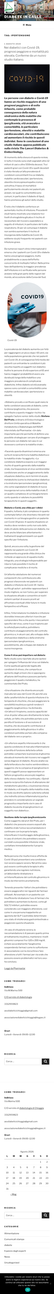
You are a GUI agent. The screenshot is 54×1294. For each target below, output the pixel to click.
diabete (8, 1245)
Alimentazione (11, 1233)
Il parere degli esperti (15, 1251)
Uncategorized (11, 1262)
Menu (28, 25)
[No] (50, 1283)
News (7, 1257)
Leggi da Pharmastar (14, 968)
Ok (27, 1290)
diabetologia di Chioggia (31, 1108)
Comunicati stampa (14, 1239)
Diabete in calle (23, 17)
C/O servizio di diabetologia (18, 997)
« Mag (13, 1194)
